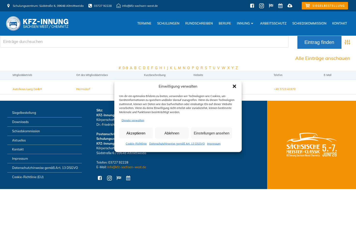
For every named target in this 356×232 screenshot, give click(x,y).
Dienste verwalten (133, 120)
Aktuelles (19, 140)
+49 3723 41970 (284, 89)
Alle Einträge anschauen (322, 58)
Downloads (20, 122)
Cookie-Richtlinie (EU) (28, 177)
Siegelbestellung (24, 113)
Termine (144, 23)
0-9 (125, 68)
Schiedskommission (309, 23)
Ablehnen (171, 133)
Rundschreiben (199, 23)
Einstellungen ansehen (211, 133)
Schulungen (168, 23)
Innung (243, 23)
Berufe (225, 23)
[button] (234, 86)
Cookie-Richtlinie (136, 143)
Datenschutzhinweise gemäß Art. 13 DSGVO (177, 143)
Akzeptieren (135, 133)
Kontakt (339, 23)
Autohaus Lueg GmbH (27, 89)
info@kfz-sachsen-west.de (126, 167)
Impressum (214, 143)
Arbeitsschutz (273, 23)
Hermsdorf (83, 89)
